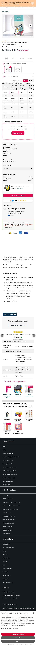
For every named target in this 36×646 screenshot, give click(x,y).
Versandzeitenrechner (8, 519)
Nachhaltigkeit (6, 544)
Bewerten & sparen (8, 481)
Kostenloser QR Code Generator (11, 505)
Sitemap (5, 561)
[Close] (32, 3)
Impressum (6, 579)
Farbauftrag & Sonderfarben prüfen (12, 502)
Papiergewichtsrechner (9, 516)
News (4, 450)
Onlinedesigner (7, 512)
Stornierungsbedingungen (10, 474)
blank (4, 551)
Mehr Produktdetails (23, 50)
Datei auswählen (17, 133)
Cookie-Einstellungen (8, 582)
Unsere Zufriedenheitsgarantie (11, 457)
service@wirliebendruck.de (10, 604)
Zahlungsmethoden (8, 464)
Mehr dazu (20, 188)
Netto (25, 81)
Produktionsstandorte (9, 547)
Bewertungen (6, 533)
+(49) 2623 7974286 (12, 595)
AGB (4, 565)
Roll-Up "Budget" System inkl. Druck (7, 396)
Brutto (31, 81)
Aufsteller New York (29, 419)
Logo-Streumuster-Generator (10, 509)
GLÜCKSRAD (6, 484)
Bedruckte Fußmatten (18, 395)
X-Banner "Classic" (7, 432)
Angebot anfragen (7, 530)
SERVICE (5, 572)
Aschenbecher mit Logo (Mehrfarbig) (18, 420)
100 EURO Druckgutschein (10, 467)
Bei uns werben (7, 575)
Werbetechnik (5, 11)
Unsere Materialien (7, 526)
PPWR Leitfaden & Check (9, 471)
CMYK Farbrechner (8, 498)
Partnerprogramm (7, 568)
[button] (21, 6)
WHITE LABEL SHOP (8, 460)
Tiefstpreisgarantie (8, 453)
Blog (4, 446)
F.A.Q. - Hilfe (6, 495)
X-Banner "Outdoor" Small (29, 395)
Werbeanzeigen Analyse (9, 523)
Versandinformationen (9, 477)
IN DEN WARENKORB (19, 196)
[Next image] (30, 25)
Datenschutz (6, 558)
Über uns (5, 554)
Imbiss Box (7, 419)
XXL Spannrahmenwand (18, 432)
